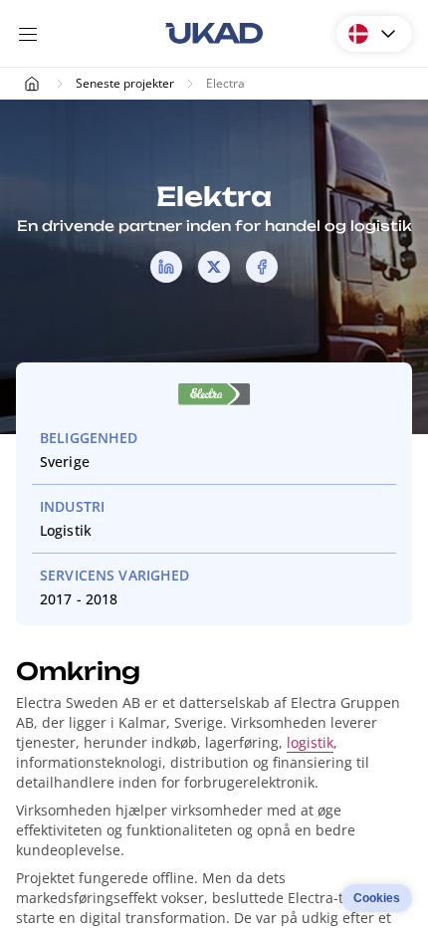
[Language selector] (374, 34)
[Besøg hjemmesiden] (214, 397)
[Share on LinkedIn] (166, 267)
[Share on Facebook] (262, 267)
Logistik (66, 530)
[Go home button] (214, 34)
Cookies (376, 898)
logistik (310, 742)
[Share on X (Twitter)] (214, 267)
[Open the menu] (28, 34)
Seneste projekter (125, 83)
